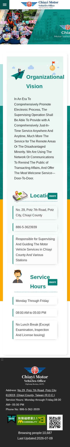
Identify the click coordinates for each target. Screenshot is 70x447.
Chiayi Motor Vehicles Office (39, 4)
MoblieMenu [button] (4, 4)
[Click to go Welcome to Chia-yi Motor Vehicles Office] (35, 26)
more (52, 195)
